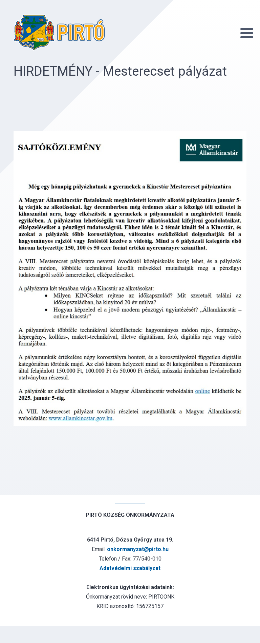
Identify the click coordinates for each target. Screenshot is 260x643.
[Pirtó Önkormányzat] (59, 32)
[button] (246, 33)
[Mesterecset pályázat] (130, 278)
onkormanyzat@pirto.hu (138, 549)
